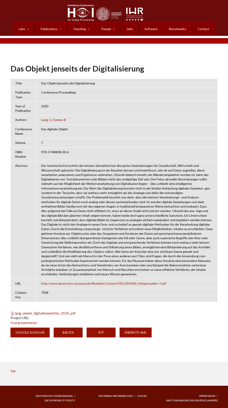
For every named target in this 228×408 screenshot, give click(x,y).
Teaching (79, 29)
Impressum (207, 396)
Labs (22, 29)
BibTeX (68, 332)
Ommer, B (59, 120)
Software (151, 29)
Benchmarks (177, 29)
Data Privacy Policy (60, 400)
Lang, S (46, 120)
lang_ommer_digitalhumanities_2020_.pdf (45, 313)
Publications (49, 29)
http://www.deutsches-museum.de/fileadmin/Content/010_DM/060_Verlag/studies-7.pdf (103, 283)
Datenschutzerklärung (54, 396)
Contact (203, 29)
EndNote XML (136, 332)
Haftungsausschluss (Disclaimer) (192, 400)
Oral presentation (23, 323)
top (13, 371)
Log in (141, 396)
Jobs (129, 29)
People (106, 29)
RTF (101, 332)
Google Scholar (30, 332)
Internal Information (115, 396)
